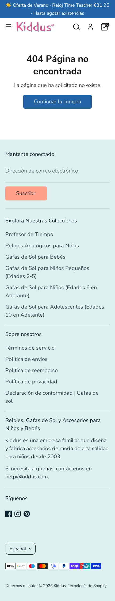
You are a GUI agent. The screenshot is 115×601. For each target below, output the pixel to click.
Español (18, 548)
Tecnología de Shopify (87, 585)
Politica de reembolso (31, 370)
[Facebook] (8, 514)
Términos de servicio (30, 347)
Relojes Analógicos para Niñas (42, 245)
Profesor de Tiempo (29, 234)
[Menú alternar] (8, 27)
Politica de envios (26, 359)
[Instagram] (17, 514)
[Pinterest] (27, 514)
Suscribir (26, 193)
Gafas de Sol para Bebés (35, 257)
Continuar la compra (57, 101)
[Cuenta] (90, 25)
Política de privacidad (31, 381)
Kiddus (60, 585)
